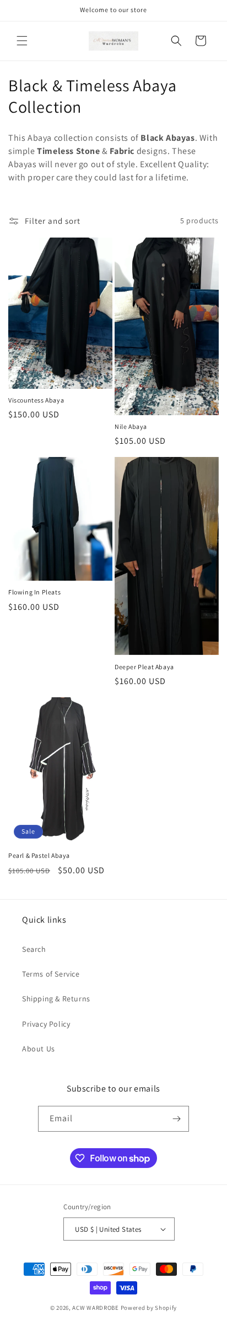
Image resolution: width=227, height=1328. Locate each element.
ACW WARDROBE (95, 1308)
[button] (22, 41)
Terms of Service (51, 974)
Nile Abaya (131, 426)
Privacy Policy (46, 1024)
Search (34, 949)
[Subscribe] (176, 1119)
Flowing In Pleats (34, 592)
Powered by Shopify (149, 1308)
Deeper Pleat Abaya (144, 667)
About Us (38, 1049)
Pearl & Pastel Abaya (39, 855)
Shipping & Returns (56, 999)
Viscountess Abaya (36, 400)
